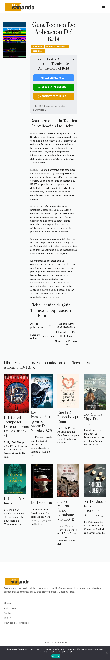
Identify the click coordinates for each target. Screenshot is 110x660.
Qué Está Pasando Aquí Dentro (68, 417)
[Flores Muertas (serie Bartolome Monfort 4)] (68, 495)
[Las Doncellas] (42, 496)
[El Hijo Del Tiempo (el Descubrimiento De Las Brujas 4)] (16, 411)
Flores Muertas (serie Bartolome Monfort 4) (65, 510)
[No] (106, 653)
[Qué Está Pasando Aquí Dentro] (68, 406)
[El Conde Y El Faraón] (15, 492)
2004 (51, 325)
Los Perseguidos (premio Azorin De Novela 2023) (41, 421)
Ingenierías (38, 51)
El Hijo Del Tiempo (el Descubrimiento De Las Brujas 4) (16, 427)
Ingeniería (37, 47)
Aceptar (55, 656)
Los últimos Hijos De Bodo (93, 419)
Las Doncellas (42, 503)
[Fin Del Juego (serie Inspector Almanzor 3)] (95, 495)
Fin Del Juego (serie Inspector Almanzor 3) (95, 509)
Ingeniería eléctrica (57, 47)
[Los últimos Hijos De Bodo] (95, 408)
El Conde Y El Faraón (14, 501)
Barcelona (48, 336)
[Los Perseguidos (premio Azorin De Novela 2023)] (42, 406)
